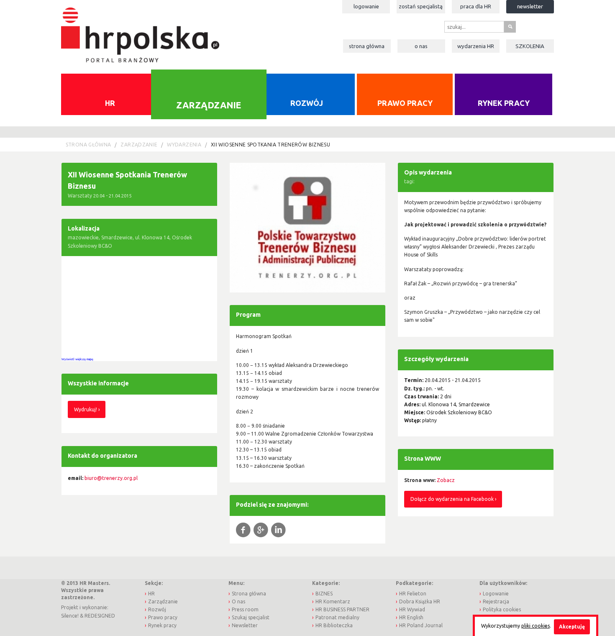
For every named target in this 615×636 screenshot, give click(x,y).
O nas (421, 46)
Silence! (70, 615)
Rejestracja (496, 601)
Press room (245, 609)
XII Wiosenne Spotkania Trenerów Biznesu (270, 144)
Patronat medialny (337, 617)
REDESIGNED (100, 615)
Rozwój (306, 103)
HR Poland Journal (421, 625)
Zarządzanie (208, 105)
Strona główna (366, 46)
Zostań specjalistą (421, 6)
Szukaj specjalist (250, 617)
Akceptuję (572, 626)
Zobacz (446, 480)
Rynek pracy (504, 103)
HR (110, 103)
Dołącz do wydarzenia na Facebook (452, 499)
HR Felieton (412, 593)
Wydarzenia (475, 46)
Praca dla (475, 6)
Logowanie (366, 6)
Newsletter (530, 6)
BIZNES (324, 593)
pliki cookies (535, 625)
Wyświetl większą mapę (77, 359)
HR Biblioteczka (334, 625)
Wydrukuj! (85, 409)
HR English (411, 617)
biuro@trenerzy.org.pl (111, 478)
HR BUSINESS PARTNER (342, 609)
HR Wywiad (412, 609)
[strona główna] (140, 30)
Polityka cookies (502, 609)
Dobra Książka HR (419, 601)
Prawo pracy (405, 103)
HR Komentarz (332, 601)
